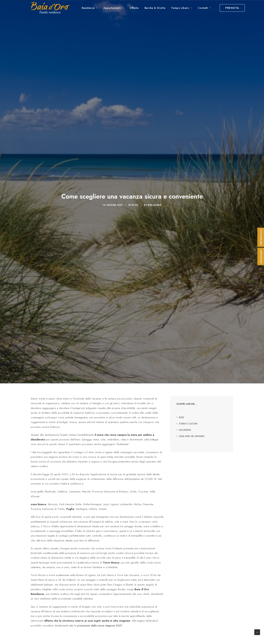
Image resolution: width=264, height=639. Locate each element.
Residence (88, 8)
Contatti (203, 8)
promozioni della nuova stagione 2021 (99, 626)
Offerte (134, 8)
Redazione (154, 205)
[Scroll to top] (257, 632)
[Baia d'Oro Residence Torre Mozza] (50, 8)
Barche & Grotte (155, 8)
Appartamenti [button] (112, 8)
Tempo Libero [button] (180, 8)
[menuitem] (89, 8)
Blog (134, 205)
